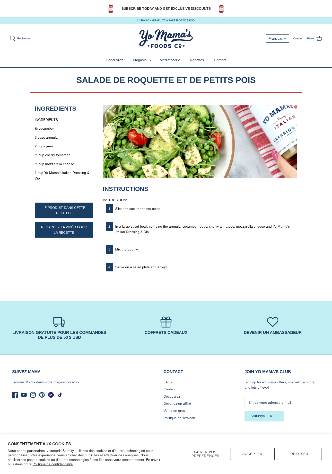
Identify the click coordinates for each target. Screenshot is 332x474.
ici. (78, 382)
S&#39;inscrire (264, 416)
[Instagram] (33, 395)
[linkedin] (51, 395)
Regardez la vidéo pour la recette (64, 229)
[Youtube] (24, 395)
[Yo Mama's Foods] (166, 38)
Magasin (140, 60)
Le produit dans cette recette (64, 210)
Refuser (299, 454)
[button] (277, 38)
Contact (220, 60)
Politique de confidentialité (53, 464)
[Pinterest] (42, 395)
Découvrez (114, 60)
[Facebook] (15, 395)
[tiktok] (60, 395)
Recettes (197, 60)
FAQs (168, 382)
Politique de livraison (179, 418)
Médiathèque (170, 60)
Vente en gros (174, 410)
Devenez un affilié (177, 403)
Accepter (252, 454)
